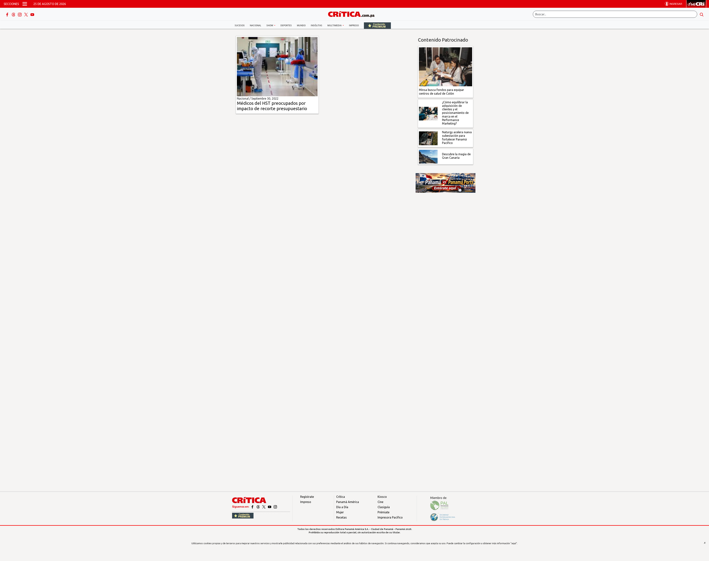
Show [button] (270, 25)
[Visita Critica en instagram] (275, 506)
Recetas (341, 517)
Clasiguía (384, 507)
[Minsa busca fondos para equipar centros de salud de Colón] (445, 66)
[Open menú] (24, 4)
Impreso (354, 25)
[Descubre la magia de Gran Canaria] (428, 156)
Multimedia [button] (334, 25)
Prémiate (383, 512)
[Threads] (14, 14)
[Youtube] (32, 14)
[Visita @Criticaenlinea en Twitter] (258, 506)
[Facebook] (7, 14)
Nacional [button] (255, 25)
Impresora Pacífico (390, 517)
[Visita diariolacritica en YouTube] (270, 506)
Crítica (340, 496)
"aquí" (514, 543)
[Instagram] (20, 14)
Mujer (340, 512)
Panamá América (347, 502)
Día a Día (342, 507)
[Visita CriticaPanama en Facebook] (253, 506)
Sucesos (240, 25)
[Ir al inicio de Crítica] (353, 14)
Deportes (286, 25)
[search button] (702, 14)
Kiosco (382, 496)
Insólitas (316, 25)
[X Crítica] (26, 14)
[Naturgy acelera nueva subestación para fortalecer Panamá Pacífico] (428, 138)
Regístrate (307, 496)
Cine (380, 502)
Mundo (301, 25)
